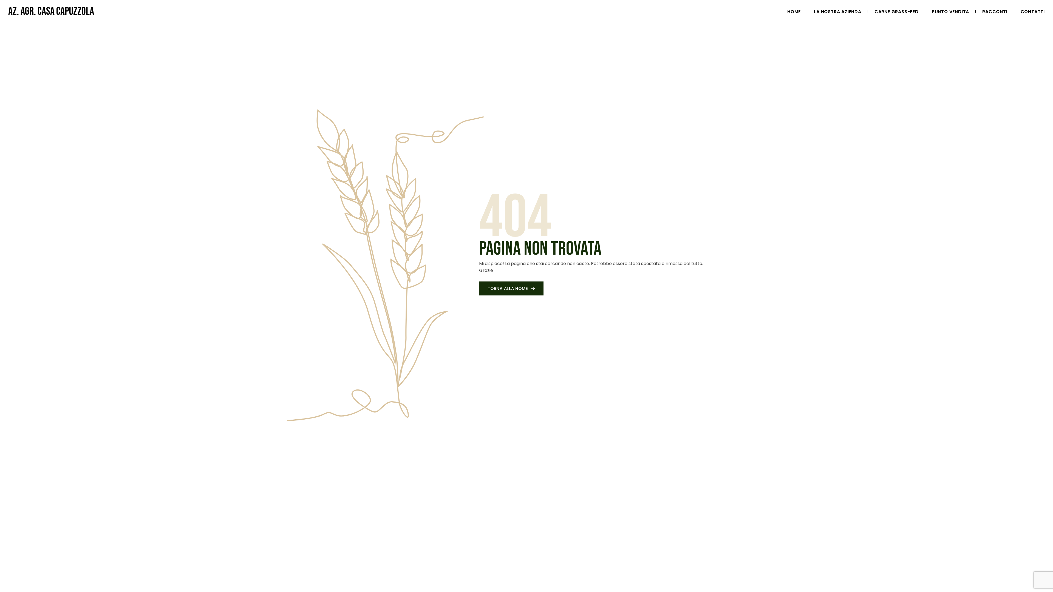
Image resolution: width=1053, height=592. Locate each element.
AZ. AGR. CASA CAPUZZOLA (51, 11)
